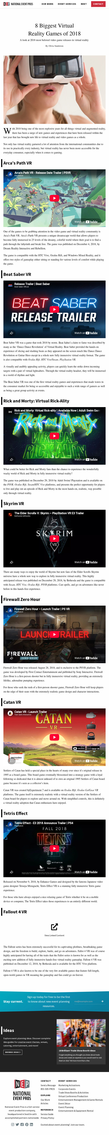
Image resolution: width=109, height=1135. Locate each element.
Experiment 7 (37, 790)
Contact (98, 4)
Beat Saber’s (65, 342)
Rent (84, 4)
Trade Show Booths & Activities (73, 1092)
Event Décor (64, 1103)
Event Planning (66, 1107)
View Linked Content (54, 935)
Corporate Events (67, 1089)
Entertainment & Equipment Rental (76, 1110)
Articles (44, 1103)
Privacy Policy (47, 1117)
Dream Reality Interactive (17, 248)
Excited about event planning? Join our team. (63, 1124)
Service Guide (47, 1114)
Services (67, 4)
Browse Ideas (12, 1052)
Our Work (47, 4)
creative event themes (29, 1042)
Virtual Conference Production (73, 1096)
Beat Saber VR (16, 381)
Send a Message (48, 1085)
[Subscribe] (102, 1001)
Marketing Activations (69, 1085)
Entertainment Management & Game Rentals (80, 1099)
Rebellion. (40, 248)
